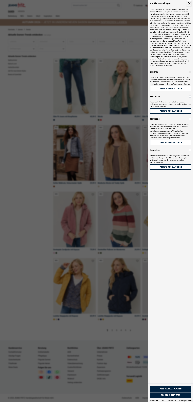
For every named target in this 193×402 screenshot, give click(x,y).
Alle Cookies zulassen (170, 389)
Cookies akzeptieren (170, 395)
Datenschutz (153, 401)
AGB (162, 401)
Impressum (172, 401)
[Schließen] (189, 3)
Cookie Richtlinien (181, 61)
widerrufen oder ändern (164, 66)
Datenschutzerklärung (158, 61)
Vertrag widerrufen (185, 401)
